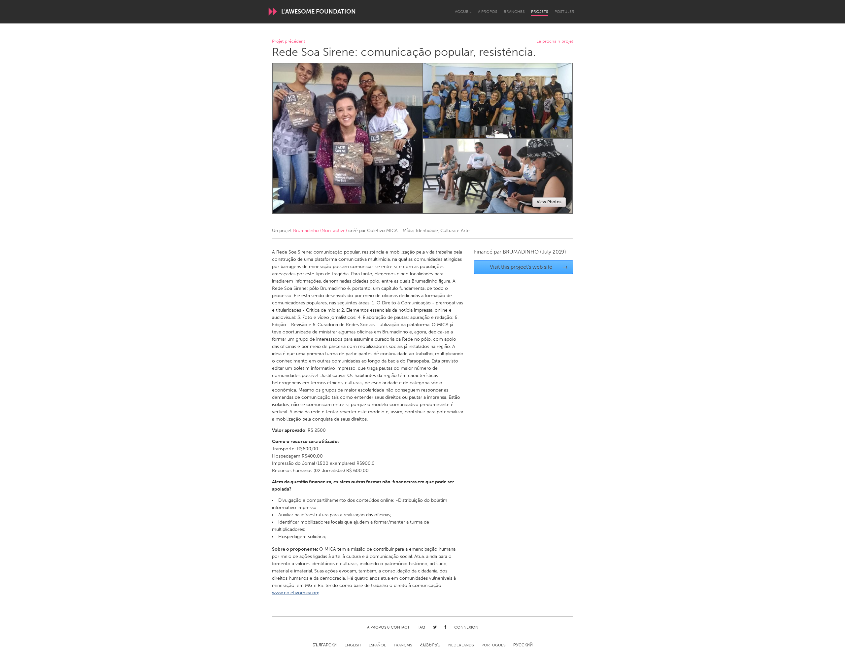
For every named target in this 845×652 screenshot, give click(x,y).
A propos (487, 11)
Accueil (463, 11)
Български (325, 645)
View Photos (549, 201)
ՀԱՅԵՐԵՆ (430, 645)
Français (403, 645)
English (353, 645)
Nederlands (461, 645)
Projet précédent (288, 41)
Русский (523, 645)
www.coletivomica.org (296, 593)
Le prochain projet (554, 41)
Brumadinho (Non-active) (320, 230)
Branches (514, 11)
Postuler (564, 11)
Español (377, 645)
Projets (539, 11)
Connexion (466, 627)
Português (493, 645)
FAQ (421, 627)
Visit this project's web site (529, 267)
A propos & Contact (388, 627)
